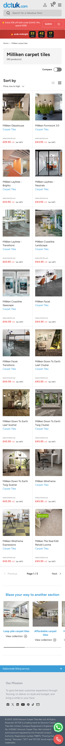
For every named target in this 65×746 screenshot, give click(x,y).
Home (5, 43)
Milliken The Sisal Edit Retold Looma (47, 543)
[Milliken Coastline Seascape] (16, 282)
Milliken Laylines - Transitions (12, 243)
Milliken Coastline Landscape (44, 243)
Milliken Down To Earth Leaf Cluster (47, 363)
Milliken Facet (42, 301)
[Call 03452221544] (58, 739)
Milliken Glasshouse (13, 125)
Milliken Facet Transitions (10, 363)
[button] (52, 5)
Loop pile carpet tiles (16, 631)
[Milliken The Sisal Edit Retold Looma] (48, 522)
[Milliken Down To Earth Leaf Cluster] (48, 342)
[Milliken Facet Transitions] (16, 342)
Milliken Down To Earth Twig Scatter (15, 483)
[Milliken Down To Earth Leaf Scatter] (16, 402)
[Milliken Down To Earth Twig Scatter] (16, 462)
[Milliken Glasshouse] (16, 106)
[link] (13, 574)
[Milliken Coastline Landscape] (48, 223)
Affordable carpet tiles (45, 633)
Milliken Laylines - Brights (12, 183)
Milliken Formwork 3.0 (47, 125)
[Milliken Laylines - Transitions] (16, 223)
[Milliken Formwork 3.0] (48, 106)
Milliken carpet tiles (20, 43)
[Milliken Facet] (48, 282)
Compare (47, 69)
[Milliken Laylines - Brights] (16, 163)
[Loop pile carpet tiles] (16, 614)
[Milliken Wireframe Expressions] (16, 522)
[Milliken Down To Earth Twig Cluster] (48, 402)
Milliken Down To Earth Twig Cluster (47, 423)
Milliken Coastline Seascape (12, 303)
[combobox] (32, 13)
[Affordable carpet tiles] (45, 614)
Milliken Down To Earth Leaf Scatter (15, 423)
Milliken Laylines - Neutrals (44, 183)
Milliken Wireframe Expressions (13, 543)
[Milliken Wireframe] (48, 462)
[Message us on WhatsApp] (58, 727)
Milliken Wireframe (45, 481)
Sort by (9, 80)
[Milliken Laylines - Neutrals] (48, 163)
